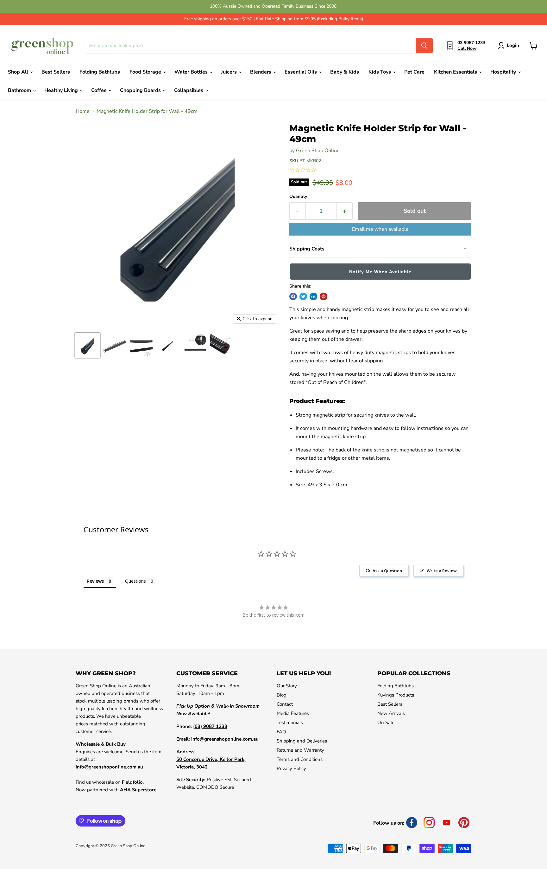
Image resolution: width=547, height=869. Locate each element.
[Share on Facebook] (293, 296)
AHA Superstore (138, 790)
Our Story (287, 686)
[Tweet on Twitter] (303, 296)
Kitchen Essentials (456, 71)
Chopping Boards (141, 90)
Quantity (298, 196)
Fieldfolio (132, 782)
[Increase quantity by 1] (344, 211)
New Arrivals (391, 713)
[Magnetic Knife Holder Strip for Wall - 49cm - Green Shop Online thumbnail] (87, 345)
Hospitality (503, 71)
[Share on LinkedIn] (313, 296)
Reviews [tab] (95, 581)
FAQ (281, 732)
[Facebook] (411, 822)
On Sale (385, 722)
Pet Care (414, 71)
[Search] (424, 45)
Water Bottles (191, 71)
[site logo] (42, 46)
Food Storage (145, 71)
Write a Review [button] (442, 571)
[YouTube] (446, 822)
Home (83, 111)
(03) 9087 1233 (210, 726)
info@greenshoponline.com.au (109, 767)
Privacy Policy (291, 768)
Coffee (99, 90)
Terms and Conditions (300, 759)
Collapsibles (189, 90)
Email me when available (380, 229)
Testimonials (290, 722)
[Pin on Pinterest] (323, 296)
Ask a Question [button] (387, 571)
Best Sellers (55, 71)
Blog (281, 695)
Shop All (18, 71)
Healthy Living (61, 90)
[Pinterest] (463, 822)
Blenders (261, 71)
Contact (285, 704)
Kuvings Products (395, 695)
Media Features (293, 713)
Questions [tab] (135, 581)
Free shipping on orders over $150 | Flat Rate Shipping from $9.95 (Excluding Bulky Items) (273, 19)
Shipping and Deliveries (302, 741)
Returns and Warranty (300, 750)
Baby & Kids (344, 71)
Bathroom (20, 90)
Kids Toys (380, 71)
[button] (380, 273)
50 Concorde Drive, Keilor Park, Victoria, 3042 (211, 763)
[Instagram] (429, 822)
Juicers (229, 71)
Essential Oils (301, 71)
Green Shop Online (318, 150)
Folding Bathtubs (99, 71)
